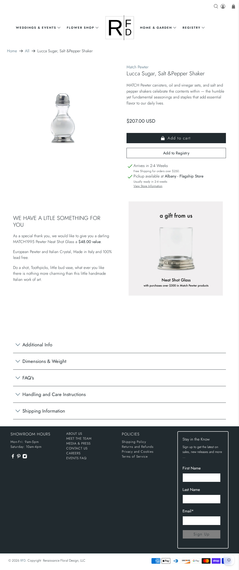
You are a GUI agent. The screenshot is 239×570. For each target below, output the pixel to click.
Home (12, 51)
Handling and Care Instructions (54, 394)
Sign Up (201, 534)
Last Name (191, 489)
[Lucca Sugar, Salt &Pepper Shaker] (62, 118)
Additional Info (37, 344)
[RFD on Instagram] (24, 457)
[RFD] (119, 27)
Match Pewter (137, 67)
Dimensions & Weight (44, 361)
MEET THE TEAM (78, 438)
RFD (23, 560)
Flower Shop (80, 27)
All (27, 51)
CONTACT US (77, 448)
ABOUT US (74, 433)
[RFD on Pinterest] (18, 457)
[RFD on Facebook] (13, 457)
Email (188, 511)
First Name (192, 468)
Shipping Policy (134, 441)
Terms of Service (135, 456)
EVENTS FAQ (76, 458)
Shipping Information (43, 410)
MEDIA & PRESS (78, 443)
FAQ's (28, 377)
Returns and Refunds (138, 446)
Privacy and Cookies (138, 451)
